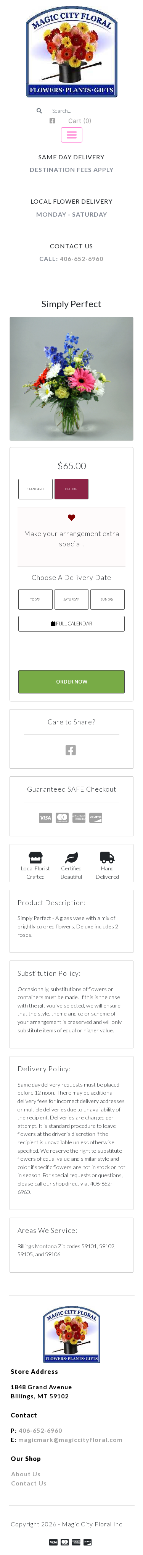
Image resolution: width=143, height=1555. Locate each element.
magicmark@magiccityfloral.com (70, 1439)
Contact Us (29, 1483)
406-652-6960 (81, 258)
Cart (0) (80, 121)
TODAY (35, 599)
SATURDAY (71, 599)
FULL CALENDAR (73, 623)
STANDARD (35, 489)
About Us (26, 1473)
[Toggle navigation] (71, 135)
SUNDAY (107, 599)
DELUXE (71, 489)
